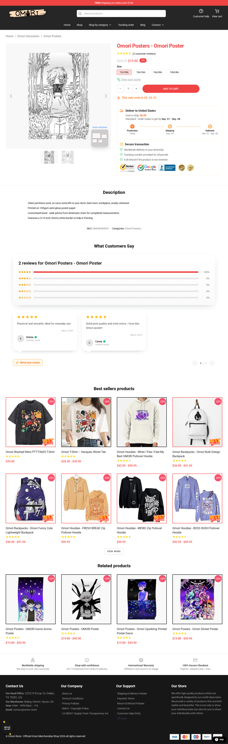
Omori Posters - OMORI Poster (80, 629)
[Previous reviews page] (194, 363)
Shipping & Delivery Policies (132, 693)
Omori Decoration (28, 36)
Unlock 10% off (7, 728)
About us (67, 693)
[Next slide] (105, 96)
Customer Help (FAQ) (129, 713)
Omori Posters (52, 36)
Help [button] (221, 739)
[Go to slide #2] (67, 157)
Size (119, 66)
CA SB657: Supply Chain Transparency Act (85, 713)
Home (9, 36)
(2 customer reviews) (144, 53)
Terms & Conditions (72, 698)
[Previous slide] (11, 96)
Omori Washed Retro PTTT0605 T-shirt (30, 452)
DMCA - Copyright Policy (75, 708)
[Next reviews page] (212, 363)
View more (114, 551)
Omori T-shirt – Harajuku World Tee (83, 452)
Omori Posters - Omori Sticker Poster (195, 629)
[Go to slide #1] (49, 157)
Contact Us (123, 708)
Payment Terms (125, 698)
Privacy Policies (70, 703)
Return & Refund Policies (130, 703)
